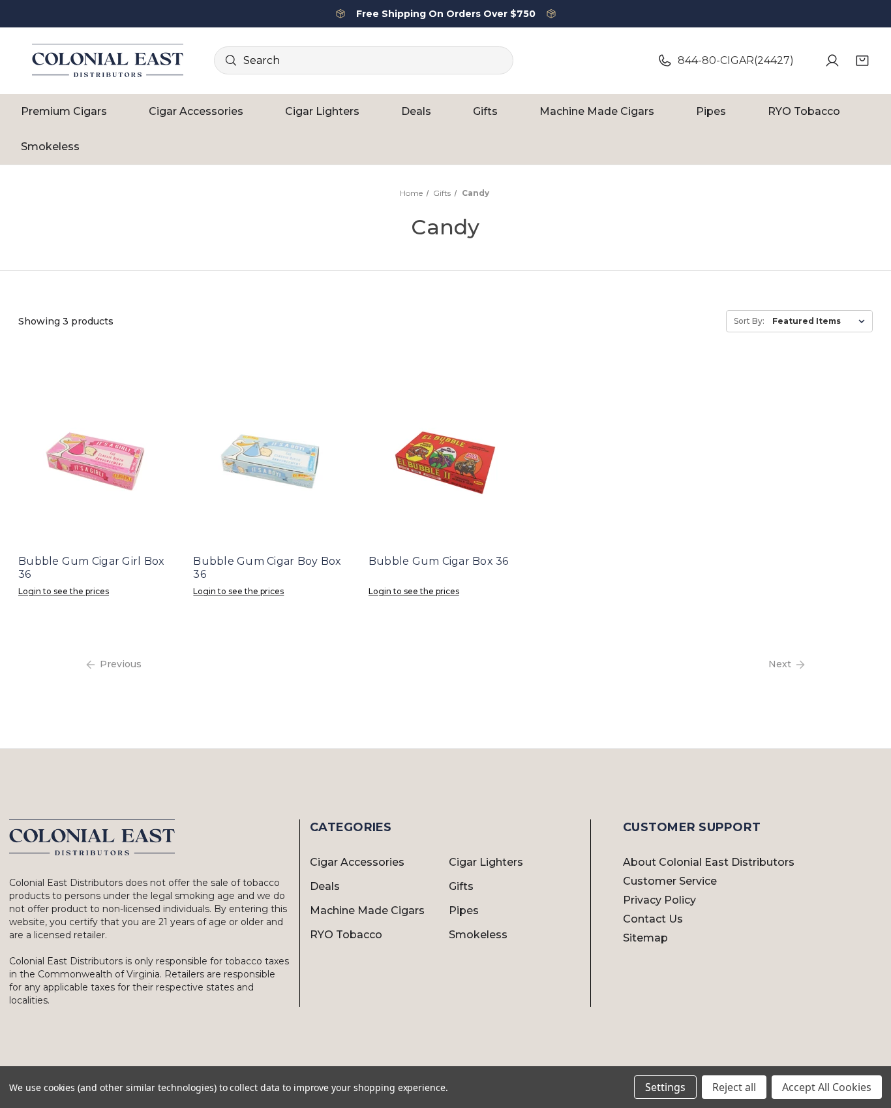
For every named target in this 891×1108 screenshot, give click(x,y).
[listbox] (821, 321)
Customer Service (670, 881)
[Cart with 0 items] (862, 61)
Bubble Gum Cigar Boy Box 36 (267, 567)
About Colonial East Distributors (708, 862)
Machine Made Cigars (596, 111)
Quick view (95, 459)
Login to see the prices (63, 591)
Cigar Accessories (196, 111)
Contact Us (653, 919)
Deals (416, 111)
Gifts (485, 111)
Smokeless (50, 146)
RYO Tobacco (804, 111)
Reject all (734, 1087)
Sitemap (645, 938)
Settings (665, 1087)
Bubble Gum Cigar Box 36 (439, 561)
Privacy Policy (659, 900)
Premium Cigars (64, 111)
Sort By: (749, 321)
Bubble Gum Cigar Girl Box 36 (91, 567)
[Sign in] (832, 61)
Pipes (711, 111)
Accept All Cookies (826, 1087)
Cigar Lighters (322, 111)
